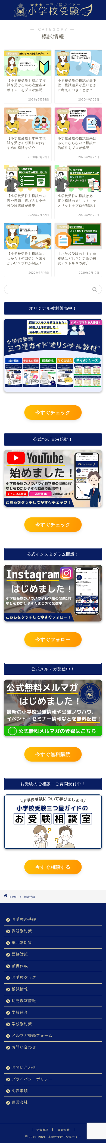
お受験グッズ (24, 977)
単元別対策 (22, 943)
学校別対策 (22, 1024)
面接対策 (20, 954)
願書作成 (20, 966)
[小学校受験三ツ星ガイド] (53, 14)
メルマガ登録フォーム (32, 1036)
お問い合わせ (24, 1047)
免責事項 (20, 1091)
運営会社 (20, 1102)
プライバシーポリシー (32, 1079)
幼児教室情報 (24, 1001)
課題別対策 (22, 931)
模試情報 (29, 896)
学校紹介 (20, 1012)
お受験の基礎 (24, 919)
